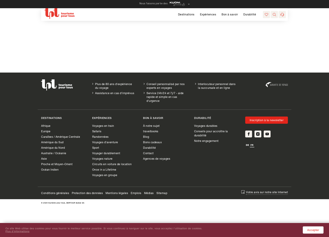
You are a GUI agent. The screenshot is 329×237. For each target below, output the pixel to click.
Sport (95, 147)
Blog (146, 136)
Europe (45, 131)
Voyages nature (102, 158)
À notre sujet (151, 125)
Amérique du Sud (52, 142)
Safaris (96, 131)
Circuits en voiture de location (112, 164)
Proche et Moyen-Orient (56, 164)
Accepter (313, 230)
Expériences (208, 14)
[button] (274, 14)
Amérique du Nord (53, 147)
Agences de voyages (156, 158)
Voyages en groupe (104, 175)
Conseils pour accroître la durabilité (211, 133)
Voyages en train (103, 125)
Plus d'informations (17, 231)
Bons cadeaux (152, 142)
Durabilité (249, 14)
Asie (44, 158)
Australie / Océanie (53, 153)
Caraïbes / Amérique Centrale (60, 136)
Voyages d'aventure (105, 142)
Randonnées (100, 136)
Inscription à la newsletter (267, 120)
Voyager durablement (106, 153)
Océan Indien (50, 169)
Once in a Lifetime (104, 169)
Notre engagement (206, 140)
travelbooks (150, 131)
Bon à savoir (230, 14)
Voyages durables (205, 125)
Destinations (186, 14)
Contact (148, 153)
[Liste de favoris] (266, 14)
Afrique (46, 125)
